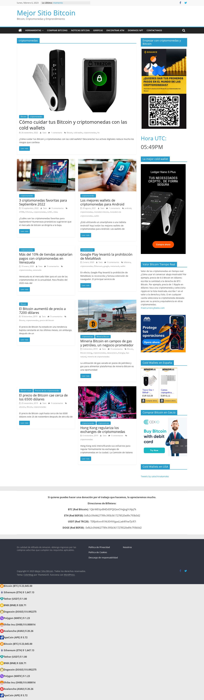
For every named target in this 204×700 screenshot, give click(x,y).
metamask (114, 266)
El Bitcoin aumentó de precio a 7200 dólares (42, 310)
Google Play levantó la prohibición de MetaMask (106, 256)
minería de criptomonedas (98, 356)
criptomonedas (36, 116)
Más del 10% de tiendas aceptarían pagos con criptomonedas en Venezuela (45, 258)
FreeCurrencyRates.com (153, 308)
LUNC (49, 212)
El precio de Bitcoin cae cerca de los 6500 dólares (43, 397)
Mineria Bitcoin (103, 336)
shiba (55, 212)
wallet (96, 216)
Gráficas (98, 30)
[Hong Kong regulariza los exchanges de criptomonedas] (107, 388)
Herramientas (33, 30)
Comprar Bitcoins (57, 30)
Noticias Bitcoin (80, 30)
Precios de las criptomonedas (47, 390)
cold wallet (78, 132)
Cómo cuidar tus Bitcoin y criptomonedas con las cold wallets (73, 125)
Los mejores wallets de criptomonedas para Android (102, 202)
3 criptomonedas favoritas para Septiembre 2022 (43, 202)
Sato (45, 132)
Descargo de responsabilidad (103, 557)
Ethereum (98, 266)
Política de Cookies (98, 552)
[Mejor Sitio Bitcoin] (20, 30)
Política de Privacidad (99, 547)
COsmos (28, 212)
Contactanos (154, 30)
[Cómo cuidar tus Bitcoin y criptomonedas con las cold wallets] (76, 47)
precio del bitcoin (47, 320)
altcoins (22, 407)
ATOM (21, 212)
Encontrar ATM (115, 30)
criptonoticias (87, 250)
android (128, 208)
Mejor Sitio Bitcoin (46, 12)
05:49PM (152, 147)
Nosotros (127, 547)
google (106, 266)
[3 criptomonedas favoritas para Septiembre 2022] (46, 160)
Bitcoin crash (26, 390)
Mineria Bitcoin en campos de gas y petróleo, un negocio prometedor (107, 343)
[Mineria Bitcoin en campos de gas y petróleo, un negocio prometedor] (107, 301)
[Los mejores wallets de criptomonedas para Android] (107, 160)
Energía (121, 353)
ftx (98, 132)
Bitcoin (23, 116)
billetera (127, 262)
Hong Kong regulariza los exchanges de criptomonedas (102, 429)
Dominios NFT (135, 30)
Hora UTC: (154, 138)
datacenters (112, 353)
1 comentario (56, 132)
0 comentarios (57, 208)
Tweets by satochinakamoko (155, 476)
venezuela (37, 270)
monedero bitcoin (101, 212)
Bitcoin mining (86, 353)
